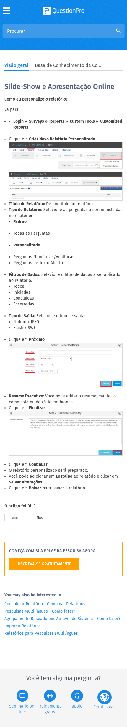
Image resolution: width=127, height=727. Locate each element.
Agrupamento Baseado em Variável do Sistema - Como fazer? (62, 618)
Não (40, 517)
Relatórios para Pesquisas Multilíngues (41, 633)
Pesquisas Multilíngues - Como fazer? (39, 611)
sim (15, 517)
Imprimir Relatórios (22, 626)
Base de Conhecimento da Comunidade (69, 65)
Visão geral (16, 65)
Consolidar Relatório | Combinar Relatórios (44, 603)
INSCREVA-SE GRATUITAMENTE (44, 564)
